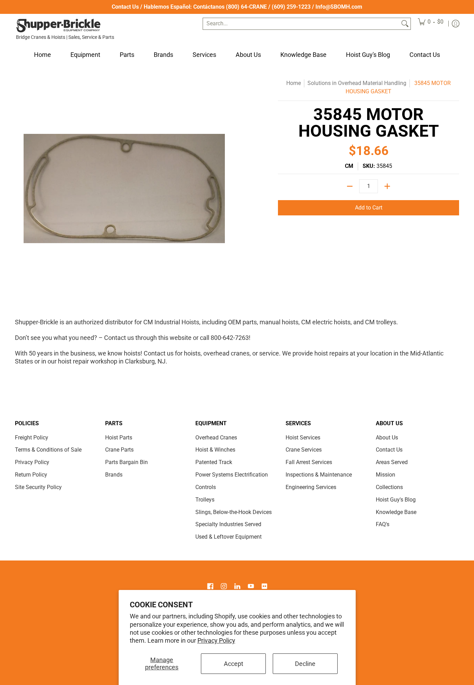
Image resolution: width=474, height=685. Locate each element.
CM (349, 166)
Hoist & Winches (215, 449)
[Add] (387, 186)
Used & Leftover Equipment (228, 536)
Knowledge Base (396, 512)
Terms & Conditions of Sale (48, 449)
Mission (385, 474)
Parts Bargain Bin (126, 462)
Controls (205, 487)
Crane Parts (119, 449)
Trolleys (204, 499)
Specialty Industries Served (228, 524)
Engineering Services (311, 487)
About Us (387, 437)
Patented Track (213, 462)
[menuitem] (431, 23)
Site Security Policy (38, 487)
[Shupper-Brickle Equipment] (58, 25)
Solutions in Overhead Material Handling (356, 83)
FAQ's (382, 524)
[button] (210, 587)
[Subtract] (349, 186)
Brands (113, 474)
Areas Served (392, 462)
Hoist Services (303, 437)
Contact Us (125, 6)
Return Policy (31, 474)
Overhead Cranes (216, 437)
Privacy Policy (216, 640)
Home (293, 83)
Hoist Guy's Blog (396, 499)
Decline (305, 663)
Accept (233, 663)
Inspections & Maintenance (319, 474)
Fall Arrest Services (309, 462)
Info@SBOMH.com (338, 6)
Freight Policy (31, 437)
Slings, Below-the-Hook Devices (233, 512)
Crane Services (304, 449)
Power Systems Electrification (231, 474)
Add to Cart (368, 207)
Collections (389, 487)
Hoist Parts (118, 437)
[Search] (404, 23)
